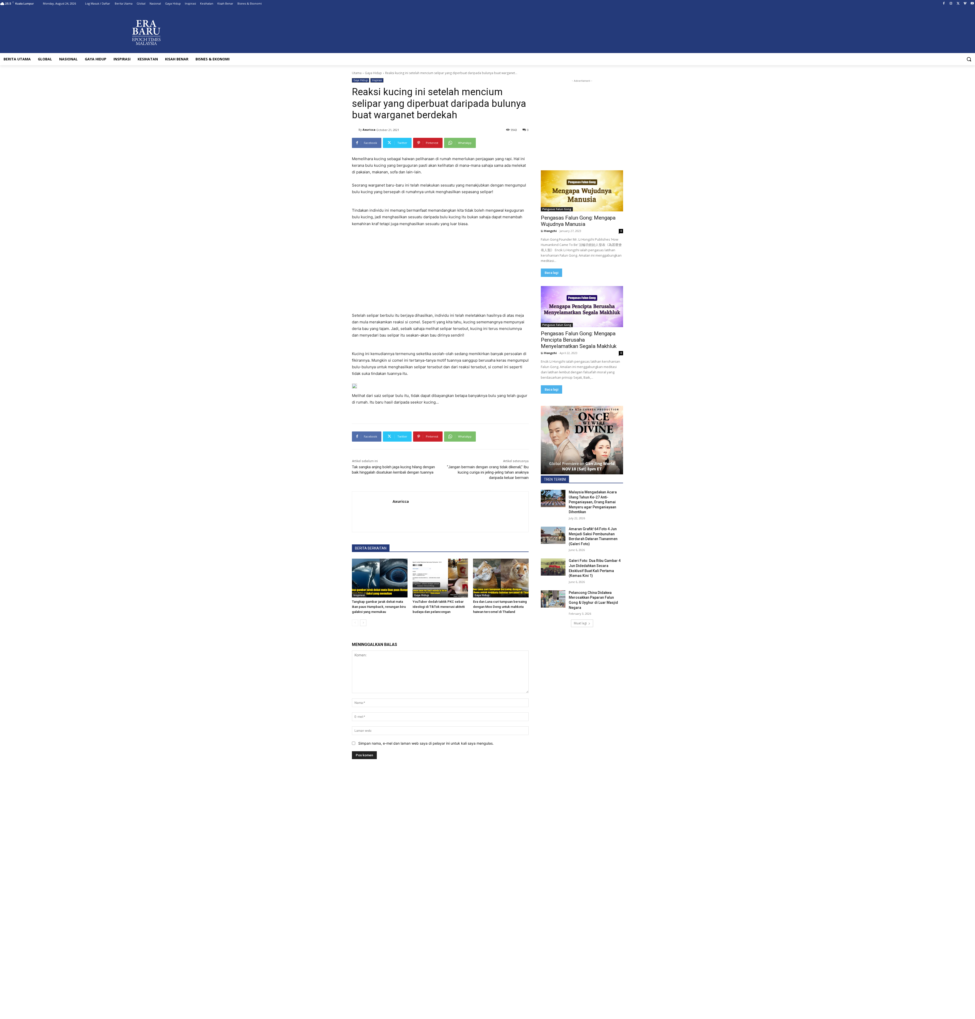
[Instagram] (951, 4)
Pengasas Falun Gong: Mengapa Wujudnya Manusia (578, 221)
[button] (969, 59)
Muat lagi (580, 623)
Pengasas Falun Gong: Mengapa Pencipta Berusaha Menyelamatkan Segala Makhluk (578, 339)
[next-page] (363, 623)
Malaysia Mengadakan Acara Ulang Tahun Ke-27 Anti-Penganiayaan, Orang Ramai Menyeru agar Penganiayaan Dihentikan (593, 502)
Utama (357, 73)
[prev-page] (355, 623)
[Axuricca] (355, 129)
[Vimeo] (965, 4)
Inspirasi (377, 80)
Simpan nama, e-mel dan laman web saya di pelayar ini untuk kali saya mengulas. (426, 743)
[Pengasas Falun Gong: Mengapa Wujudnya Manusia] (582, 190)
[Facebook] (944, 4)
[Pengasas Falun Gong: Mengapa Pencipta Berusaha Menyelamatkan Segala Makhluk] (582, 306)
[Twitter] (958, 4)
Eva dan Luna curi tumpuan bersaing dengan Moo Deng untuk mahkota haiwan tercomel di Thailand (500, 607)
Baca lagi (551, 273)
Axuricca (369, 129)
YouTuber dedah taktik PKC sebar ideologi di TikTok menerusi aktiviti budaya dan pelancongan (439, 607)
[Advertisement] (440, 269)
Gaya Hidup (373, 73)
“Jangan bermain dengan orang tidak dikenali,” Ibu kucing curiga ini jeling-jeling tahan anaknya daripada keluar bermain (488, 472)
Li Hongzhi (549, 231)
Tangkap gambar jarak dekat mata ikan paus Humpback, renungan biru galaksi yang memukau (379, 607)
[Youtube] (972, 4)
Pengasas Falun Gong (556, 209)
